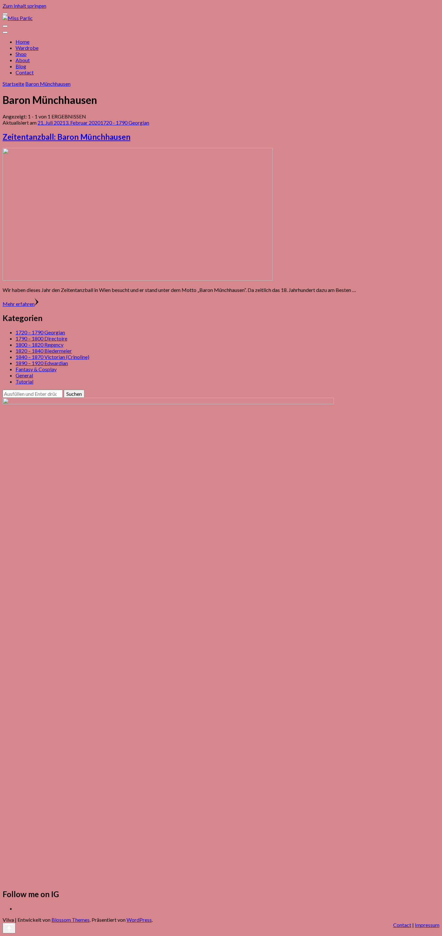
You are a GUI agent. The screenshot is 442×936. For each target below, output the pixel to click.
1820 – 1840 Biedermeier (44, 351)
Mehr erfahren (19, 304)
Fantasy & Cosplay (36, 369)
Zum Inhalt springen (24, 6)
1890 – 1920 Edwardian (42, 363)
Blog (21, 66)
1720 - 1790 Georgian (124, 122)
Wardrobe (27, 48)
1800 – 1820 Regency (39, 344)
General (24, 375)
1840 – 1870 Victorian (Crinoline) (52, 357)
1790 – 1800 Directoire (41, 338)
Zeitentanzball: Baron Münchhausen (66, 136)
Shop (21, 54)
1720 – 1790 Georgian (40, 332)
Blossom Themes (70, 920)
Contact (25, 72)
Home (22, 42)
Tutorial (24, 381)
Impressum (427, 925)
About (23, 60)
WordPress (139, 920)
